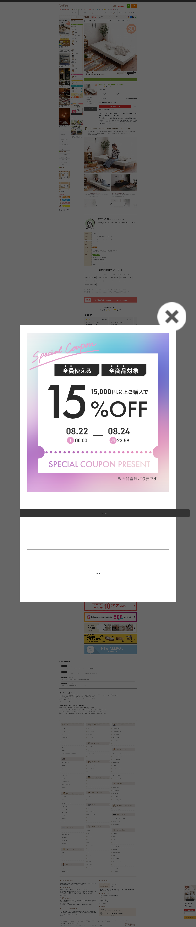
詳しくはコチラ (104, 513)
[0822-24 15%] (98, 412)
